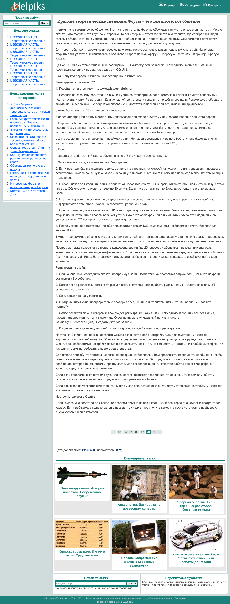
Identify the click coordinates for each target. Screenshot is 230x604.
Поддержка (180, 598)
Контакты (215, 5)
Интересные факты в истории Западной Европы (29, 185)
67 (142, 432)
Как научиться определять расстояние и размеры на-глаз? (28, 158)
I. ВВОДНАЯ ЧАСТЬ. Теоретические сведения (27, 39)
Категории (192, 5)
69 (154, 432)
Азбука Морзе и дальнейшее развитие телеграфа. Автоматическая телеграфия (30, 110)
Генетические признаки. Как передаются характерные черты (29, 176)
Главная (170, 5)
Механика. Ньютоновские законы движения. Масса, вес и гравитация (28, 140)
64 (125, 432)
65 (131, 432)
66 (136, 432)
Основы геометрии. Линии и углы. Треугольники (30, 149)
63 (119, 432)
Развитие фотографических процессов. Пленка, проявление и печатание (30, 122)
